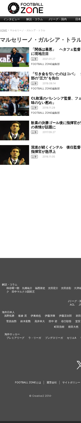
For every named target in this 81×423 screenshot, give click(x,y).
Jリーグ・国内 (58, 19)
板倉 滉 (22, 315)
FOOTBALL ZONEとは (28, 382)
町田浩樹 (59, 326)
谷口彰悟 (66, 321)
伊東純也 (36, 315)
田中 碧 (53, 321)
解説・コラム (34, 19)
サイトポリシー (71, 382)
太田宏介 (53, 288)
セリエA (71, 337)
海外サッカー (12, 334)
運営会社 (52, 382)
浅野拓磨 (9, 315)
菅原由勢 (11, 321)
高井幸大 (40, 321)
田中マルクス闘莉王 (23, 291)
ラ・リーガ (34, 337)
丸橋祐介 (27, 288)
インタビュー (11, 19)
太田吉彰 (66, 288)
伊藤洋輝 (50, 315)
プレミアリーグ (15, 337)
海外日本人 (8, 312)
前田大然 (73, 326)
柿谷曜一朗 (12, 288)
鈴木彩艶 (25, 321)
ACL (72, 304)
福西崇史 (40, 288)
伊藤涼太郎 (65, 315)
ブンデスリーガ (54, 337)
